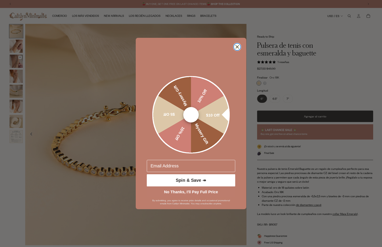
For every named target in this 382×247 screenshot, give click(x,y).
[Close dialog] (237, 46)
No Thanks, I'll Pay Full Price (191, 192)
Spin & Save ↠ (191, 180)
